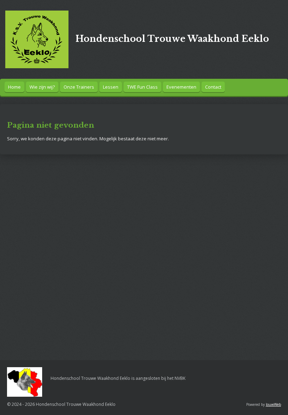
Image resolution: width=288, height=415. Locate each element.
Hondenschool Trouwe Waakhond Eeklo (172, 38)
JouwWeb (273, 404)
